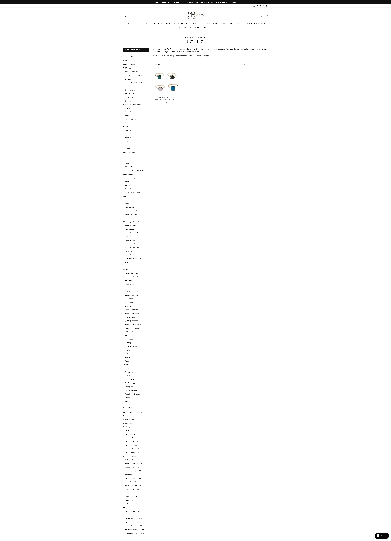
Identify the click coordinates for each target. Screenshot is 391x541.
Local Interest (130, 299)
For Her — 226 (130, 430)
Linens (127, 159)
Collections (185, 27)
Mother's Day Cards (132, 247)
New (128, 23)
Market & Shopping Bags (134, 170)
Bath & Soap (129, 207)
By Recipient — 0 (129, 427)
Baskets (128, 130)
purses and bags (202, 56)
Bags (127, 115)
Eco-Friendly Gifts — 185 (134, 533)
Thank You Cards (131, 240)
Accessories (129, 123)
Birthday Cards (130, 225)
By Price (128, 101)
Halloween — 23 (131, 504)
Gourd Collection (131, 288)
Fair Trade (129, 376)
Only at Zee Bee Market (134, 75)
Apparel (128, 112)
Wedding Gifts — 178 (133, 467)
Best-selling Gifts (131, 71)
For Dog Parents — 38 (133, 526)
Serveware (129, 156)
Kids (126, 354)
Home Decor (129, 134)
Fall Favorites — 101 (133, 493)
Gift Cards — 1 (128, 423)
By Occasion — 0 (129, 456)
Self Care (128, 203)
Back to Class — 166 (133, 478)
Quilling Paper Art (131, 321)
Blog (126, 401)
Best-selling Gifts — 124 (132, 412)
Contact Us (129, 372)
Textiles (128, 148)
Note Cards (129, 262)
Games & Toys (130, 178)
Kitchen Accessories (132, 167)
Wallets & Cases (131, 119)
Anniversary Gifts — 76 (133, 463)
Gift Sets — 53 (128, 419)
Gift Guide (157, 23)
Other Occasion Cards (133, 258)
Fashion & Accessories (177, 23)
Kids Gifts (128, 189)
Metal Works (129, 306)
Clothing (128, 343)
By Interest (129, 97)
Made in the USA (131, 302)
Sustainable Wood (132, 328)
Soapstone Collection (133, 324)
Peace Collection (131, 310)
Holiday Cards (130, 244)
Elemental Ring (133, 50)
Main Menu (128, 56)
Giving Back (129, 387)
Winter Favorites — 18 (133, 496)
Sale (197, 27)
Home (194, 23)
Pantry (127, 163)
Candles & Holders (132, 211)
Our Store (128, 368)
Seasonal (128, 145)
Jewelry (192, 37)
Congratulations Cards (133, 233)
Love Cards (129, 236)
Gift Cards (128, 86)
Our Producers (130, 383)
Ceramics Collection (132, 277)
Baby (127, 181)
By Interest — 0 (129, 507)
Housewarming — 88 (133, 471)
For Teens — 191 (131, 445)
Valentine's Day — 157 (133, 485)
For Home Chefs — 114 (134, 515)
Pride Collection (131, 317)
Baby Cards (129, 229)
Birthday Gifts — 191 (132, 460)
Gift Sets (128, 79)
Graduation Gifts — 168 (134, 482)
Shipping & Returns (132, 394)
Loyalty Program (131, 390)
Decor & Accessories (133, 192)
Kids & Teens (130, 185)
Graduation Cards (131, 255)
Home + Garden (131, 346)
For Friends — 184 (132, 449)
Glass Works (129, 284)
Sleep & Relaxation (132, 214)
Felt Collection (130, 280)
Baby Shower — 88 (132, 474)
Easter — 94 (129, 500)
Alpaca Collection (131, 273)
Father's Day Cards (132, 251)
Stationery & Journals (253, 23)
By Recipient (130, 90)
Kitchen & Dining (209, 23)
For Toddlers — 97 (132, 441)
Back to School (141, 23)
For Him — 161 (130, 434)
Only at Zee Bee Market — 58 (134, 416)
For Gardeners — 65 (132, 511)
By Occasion (129, 93)
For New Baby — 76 (132, 438)
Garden (127, 141)
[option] (195, 2)
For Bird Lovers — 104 (133, 518)
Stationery (128, 361)
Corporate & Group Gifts (134, 82)
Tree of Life (129, 332)
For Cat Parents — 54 (133, 522)
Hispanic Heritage (131, 291)
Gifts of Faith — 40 (132, 489)
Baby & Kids (226, 23)
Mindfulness (129, 200)
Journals (128, 266)
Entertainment (130, 137)
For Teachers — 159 (132, 452)
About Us (207, 27)
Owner (127, 398)
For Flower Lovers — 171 (134, 529)
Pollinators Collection (133, 313)
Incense (128, 218)
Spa (237, 23)
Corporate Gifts (130, 379)
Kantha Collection (131, 295)
